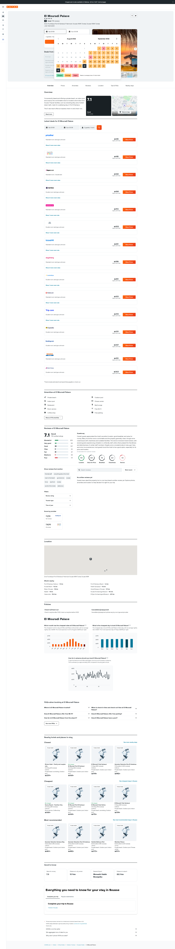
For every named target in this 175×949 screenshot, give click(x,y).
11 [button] (67, 57)
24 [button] (62, 66)
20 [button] (76, 62)
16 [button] (58, 62)
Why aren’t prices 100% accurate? (57, 935)
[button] (173, 2)
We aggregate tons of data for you (57, 932)
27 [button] (76, 66)
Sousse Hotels (80, 945)
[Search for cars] (3, 20)
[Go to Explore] (3, 25)
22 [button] (84, 62)
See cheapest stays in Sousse (128, 781)
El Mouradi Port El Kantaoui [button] (76, 766)
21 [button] (80, 62)
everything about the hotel (61, 474)
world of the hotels (50, 486)
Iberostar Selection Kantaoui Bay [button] (54, 842)
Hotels (54, 945)
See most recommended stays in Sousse (125, 820)
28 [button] (80, 66)
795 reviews (56, 21)
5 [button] (71, 53)
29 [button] (84, 66)
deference (60, 486)
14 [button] (80, 57)
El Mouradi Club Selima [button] (98, 805)
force (46, 482)
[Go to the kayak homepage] (12, 7)
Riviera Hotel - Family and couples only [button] (55, 765)
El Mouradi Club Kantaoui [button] (99, 764)
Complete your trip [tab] (52, 896)
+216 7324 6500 (49, 26)
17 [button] (62, 62)
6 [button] (75, 53)
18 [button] (67, 62)
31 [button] (62, 70)
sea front (52, 482)
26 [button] (71, 66)
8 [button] (84, 53)
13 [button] (75, 57)
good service (60, 478)
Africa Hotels (61, 945)
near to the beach (50, 478)
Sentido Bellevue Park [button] (97, 842)
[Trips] (3, 34)
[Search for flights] (3, 12)
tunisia (59, 482)
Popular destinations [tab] (67, 896)
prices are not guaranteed (80, 923)
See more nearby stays (130, 742)
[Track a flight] (3, 29)
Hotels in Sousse (53, 908)
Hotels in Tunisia (71, 945)
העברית (103, 2)
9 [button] (58, 57)
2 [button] (58, 53)
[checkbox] (53, 517)
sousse (68, 478)
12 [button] (71, 57)
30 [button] (58, 70)
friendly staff (48, 474)
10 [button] (62, 57)
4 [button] (112, 48)
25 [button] (67, 66)
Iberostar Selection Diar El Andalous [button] (125, 764)
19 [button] (71, 62)
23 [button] (58, 66)
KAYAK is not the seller (53, 929)
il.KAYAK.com (47, 945)
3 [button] (62, 53)
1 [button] (84, 48)
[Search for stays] (3, 16)
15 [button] (84, 57)
